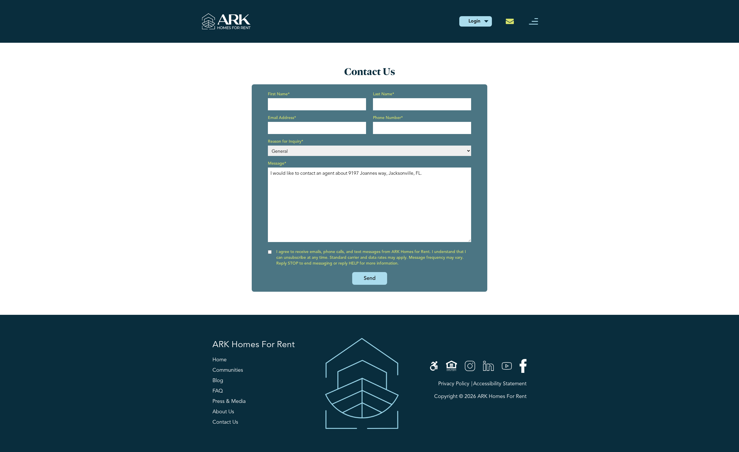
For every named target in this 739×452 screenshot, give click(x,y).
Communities (227, 370)
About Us (223, 411)
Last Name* (383, 94)
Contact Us (225, 422)
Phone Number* (388, 118)
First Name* (279, 94)
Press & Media (229, 401)
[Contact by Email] (511, 21)
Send (370, 278)
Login (474, 21)
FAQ (217, 391)
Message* (277, 163)
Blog (217, 380)
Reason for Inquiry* (285, 141)
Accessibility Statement (500, 383)
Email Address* (282, 118)
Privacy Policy (453, 383)
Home (219, 359)
